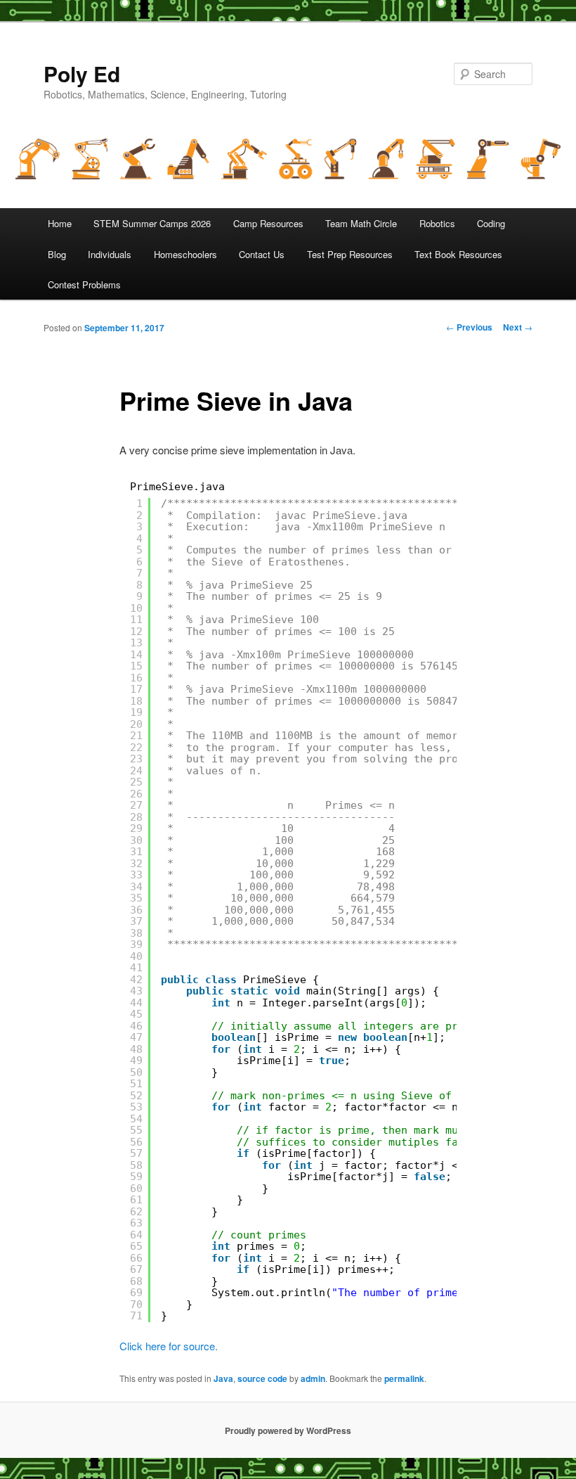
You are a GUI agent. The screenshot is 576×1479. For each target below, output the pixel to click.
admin (313, 1378)
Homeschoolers (185, 254)
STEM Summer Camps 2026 (152, 223)
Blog (57, 254)
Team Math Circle (361, 223)
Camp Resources (268, 223)
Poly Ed (82, 73)
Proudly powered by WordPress (288, 1430)
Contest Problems (84, 284)
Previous (469, 327)
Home (60, 223)
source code (262, 1378)
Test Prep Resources (350, 254)
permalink (404, 1378)
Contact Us (261, 254)
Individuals (109, 254)
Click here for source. (168, 1345)
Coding (491, 223)
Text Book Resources (458, 254)
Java (223, 1378)
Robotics (437, 223)
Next (517, 327)
